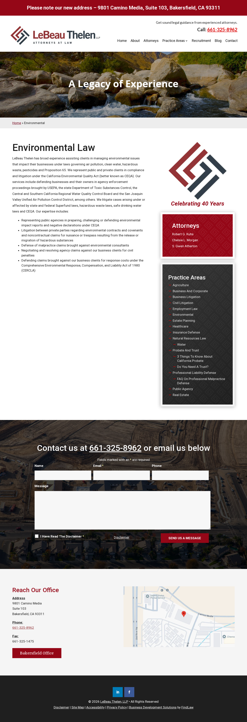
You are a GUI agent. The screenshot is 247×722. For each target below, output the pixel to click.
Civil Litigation (183, 303)
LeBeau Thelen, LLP (114, 701)
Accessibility (95, 707)
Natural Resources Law (189, 338)
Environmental (183, 315)
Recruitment (201, 41)
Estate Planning (184, 320)
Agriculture (181, 285)
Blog (218, 41)
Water (181, 344)
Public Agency (183, 389)
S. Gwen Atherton (184, 246)
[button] (243, 694)
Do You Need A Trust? (192, 367)
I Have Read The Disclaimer (62, 536)
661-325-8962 (222, 29)
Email (98, 466)
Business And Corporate (190, 291)
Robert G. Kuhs (183, 234)
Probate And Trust (186, 350)
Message (41, 486)
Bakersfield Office (37, 653)
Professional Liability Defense (194, 373)
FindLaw (187, 707)
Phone (157, 466)
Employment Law (185, 309)
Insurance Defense (186, 332)
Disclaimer (121, 537)
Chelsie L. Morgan (185, 240)
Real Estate (181, 395)
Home (122, 41)
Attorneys (151, 41)
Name (39, 466)
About (135, 41)
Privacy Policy (117, 707)
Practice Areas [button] (173, 41)
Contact (231, 41)
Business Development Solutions (153, 707)
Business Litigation (186, 297)
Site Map (77, 707)
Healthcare (180, 326)
